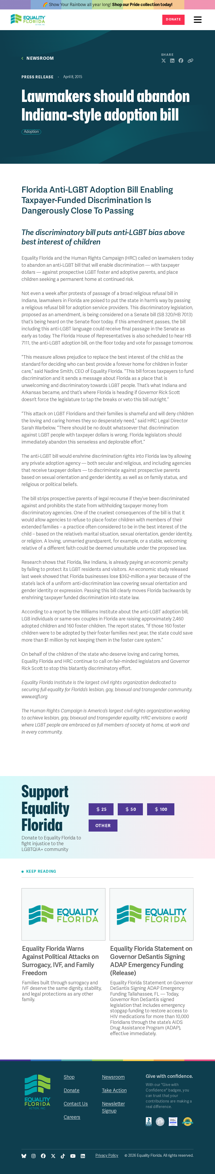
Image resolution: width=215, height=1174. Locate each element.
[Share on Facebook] (181, 61)
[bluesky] (24, 1156)
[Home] (30, 20)
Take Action (114, 1090)
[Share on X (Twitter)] (163, 61)
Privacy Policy (106, 1155)
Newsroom (40, 58)
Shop (69, 1077)
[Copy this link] (190, 61)
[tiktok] (63, 1156)
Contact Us (76, 1104)
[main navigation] (199, 20)
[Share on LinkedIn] (172, 61)
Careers (72, 1117)
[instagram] (33, 1156)
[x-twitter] (53, 1156)
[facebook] (43, 1156)
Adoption (31, 131)
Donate (173, 19)
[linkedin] (83, 1156)
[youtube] (73, 1156)
